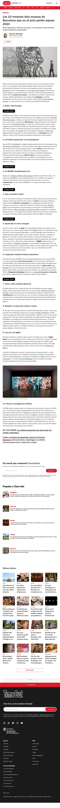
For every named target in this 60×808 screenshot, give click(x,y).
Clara (33, 758)
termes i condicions (32, 475)
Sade (22, 228)
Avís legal (5, 749)
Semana (34, 746)
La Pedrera (15, 144)
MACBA (36, 201)
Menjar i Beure (17, 7)
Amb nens (48, 7)
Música (33, 7)
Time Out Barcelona (8, 768)
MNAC (39, 241)
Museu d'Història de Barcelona (22, 176)
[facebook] (13, 723)
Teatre (27, 7)
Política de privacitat (8, 752)
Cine (37, 7)
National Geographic (37, 755)
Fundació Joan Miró (19, 124)
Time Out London (7, 777)
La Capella (6, 359)
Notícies (5, 7)
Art (24, 7)
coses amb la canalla (38, 91)
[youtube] (22, 723)
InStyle (34, 752)
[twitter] (17, 723)
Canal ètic (6, 758)
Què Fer (10, 7)
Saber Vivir (35, 764)
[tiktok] (9, 723)
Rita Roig (19, 34)
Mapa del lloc (6, 793)
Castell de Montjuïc (42, 313)
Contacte (5, 743)
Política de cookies (8, 755)
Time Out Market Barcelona (10, 774)
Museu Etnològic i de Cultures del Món (27, 210)
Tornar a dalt (31, 684)
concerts (22, 91)
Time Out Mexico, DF (8, 786)
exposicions (38, 97)
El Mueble (35, 749)
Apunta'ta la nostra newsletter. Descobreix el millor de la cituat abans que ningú (24, 466)
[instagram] (4, 723)
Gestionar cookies (8, 761)
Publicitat (5, 746)
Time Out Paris (7, 783)
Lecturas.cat (35, 743)
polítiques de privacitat (44, 475)
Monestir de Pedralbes (16, 272)
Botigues (42, 7)
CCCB (35, 230)
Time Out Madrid (7, 771)
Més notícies (30, 670)
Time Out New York (8, 780)
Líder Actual (35, 761)
